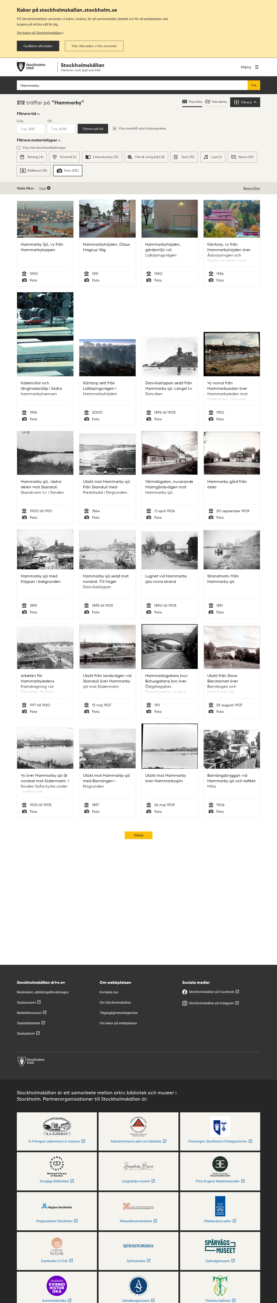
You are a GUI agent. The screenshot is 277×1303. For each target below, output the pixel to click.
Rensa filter (251, 188)
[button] (28, 113)
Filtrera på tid (93, 129)
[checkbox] (31, 157)
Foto (42, 188)
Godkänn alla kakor (38, 46)
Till (49, 121)
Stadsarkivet (26, 1033)
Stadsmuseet (26, 1002)
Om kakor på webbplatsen (118, 1023)
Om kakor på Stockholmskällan (39, 33)
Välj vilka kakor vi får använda (94, 46)
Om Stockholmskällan (115, 1002)
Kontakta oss (109, 992)
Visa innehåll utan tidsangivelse (142, 128)
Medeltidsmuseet (29, 1013)
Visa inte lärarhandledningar (44, 147)
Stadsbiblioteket (28, 1023)
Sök (254, 85)
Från (20, 121)
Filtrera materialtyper (37, 140)
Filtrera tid (26, 113)
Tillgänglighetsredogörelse (119, 1013)
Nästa (138, 835)
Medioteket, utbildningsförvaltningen (43, 992)
